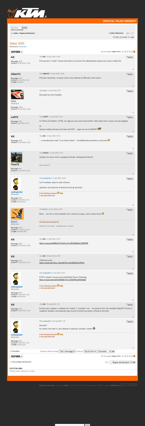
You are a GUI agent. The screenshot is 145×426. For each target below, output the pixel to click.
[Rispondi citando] (130, 57)
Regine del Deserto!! (27, 33)
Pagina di (116, 51)
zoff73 (14, 117)
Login (132, 37)
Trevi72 (15, 164)
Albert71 (16, 74)
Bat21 (14, 221)
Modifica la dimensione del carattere (132, 33)
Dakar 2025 (17, 43)
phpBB (66, 385)
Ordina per (80, 351)
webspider (17, 192)
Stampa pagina (127, 33)
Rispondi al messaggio (13, 51)
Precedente (16, 351)
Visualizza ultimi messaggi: (49, 351)
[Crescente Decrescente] (106, 351)
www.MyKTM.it (27, 12)
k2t (12, 57)
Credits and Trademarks (46, 385)
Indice (16, 33)
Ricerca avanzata (17, 30)
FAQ (117, 37)
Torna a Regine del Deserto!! (21, 362)
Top (133, 69)
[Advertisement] (75, 406)
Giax (13, 101)
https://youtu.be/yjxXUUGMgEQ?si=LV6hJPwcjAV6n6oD (62, 280)
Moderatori (22, 46)
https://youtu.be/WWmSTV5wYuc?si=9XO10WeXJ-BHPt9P (63, 243)
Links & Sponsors (116, 33)
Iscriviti (124, 37)
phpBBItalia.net (115, 385)
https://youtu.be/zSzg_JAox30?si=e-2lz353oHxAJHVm (61, 263)
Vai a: (107, 362)
